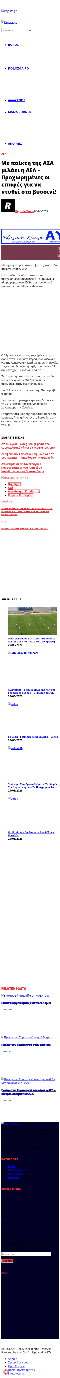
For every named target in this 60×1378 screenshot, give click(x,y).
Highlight (14, 484)
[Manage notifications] (6, 1372)
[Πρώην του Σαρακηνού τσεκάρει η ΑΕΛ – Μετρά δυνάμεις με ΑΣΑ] (30, 1083)
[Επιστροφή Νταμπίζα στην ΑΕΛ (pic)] (25, 995)
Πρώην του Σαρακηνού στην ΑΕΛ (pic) (26, 1044)
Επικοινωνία (16, 1373)
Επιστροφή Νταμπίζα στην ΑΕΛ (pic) (26, 1003)
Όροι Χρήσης (16, 1366)
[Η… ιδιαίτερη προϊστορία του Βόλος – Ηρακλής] (33, 813)
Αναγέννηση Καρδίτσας (24, 491)
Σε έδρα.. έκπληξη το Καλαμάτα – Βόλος (33, 736)
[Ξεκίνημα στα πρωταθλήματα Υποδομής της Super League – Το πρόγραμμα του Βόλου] (33, 763)
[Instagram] (2, 1211)
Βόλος (13, 45)
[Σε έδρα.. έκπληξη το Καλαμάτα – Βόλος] (33, 717)
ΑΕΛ (3, 154)
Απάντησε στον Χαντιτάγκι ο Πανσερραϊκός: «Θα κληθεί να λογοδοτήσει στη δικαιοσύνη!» (22, 467)
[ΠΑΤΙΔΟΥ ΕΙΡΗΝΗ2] (14, 478)
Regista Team (24, 211)
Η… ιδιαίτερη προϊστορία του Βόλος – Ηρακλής (31, 834)
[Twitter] (2, 1204)
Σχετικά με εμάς (18, 1362)
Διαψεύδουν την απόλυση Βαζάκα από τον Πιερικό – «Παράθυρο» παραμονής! (27, 455)
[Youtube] (2, 1219)
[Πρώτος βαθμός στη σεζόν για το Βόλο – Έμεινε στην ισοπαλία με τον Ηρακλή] (32, 621)
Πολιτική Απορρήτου (21, 1370)
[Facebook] (2, 1196)
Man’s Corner (19, 112)
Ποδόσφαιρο (18, 68)
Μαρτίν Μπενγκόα (20, 495)
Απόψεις (15, 144)
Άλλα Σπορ (16, 100)
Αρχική (12, 1359)
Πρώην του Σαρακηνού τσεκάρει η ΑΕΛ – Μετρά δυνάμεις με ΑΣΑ (28, 1092)
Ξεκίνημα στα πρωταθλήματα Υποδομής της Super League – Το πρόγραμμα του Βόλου (33, 786)
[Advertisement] (30, 321)
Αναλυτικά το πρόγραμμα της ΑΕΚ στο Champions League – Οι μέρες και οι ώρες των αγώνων (31, 691)
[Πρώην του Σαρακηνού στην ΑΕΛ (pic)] (26, 1037)
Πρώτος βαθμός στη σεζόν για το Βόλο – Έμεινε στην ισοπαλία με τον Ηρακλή (32, 640)
